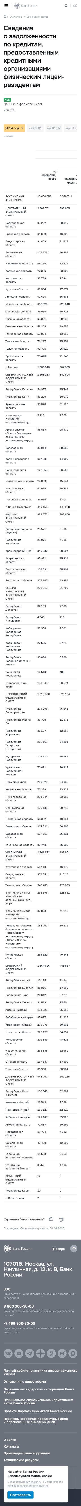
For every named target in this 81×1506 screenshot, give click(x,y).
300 (7, 1289)
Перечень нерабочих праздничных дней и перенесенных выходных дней (36, 1420)
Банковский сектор (37, 16)
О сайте (10, 1440)
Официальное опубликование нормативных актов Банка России (38, 1401)
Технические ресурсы (21, 1460)
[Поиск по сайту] (68, 5)
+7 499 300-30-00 (19, 1323)
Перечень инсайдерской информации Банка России (39, 1390)
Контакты (11, 1446)
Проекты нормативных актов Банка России (38, 1411)
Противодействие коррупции (27, 1453)
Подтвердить (20, 1495)
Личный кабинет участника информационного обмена (40, 1371)
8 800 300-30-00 (19, 1306)
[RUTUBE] (62, 1353)
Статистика (16, 16)
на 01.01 (35, 128)
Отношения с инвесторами (25, 1381)
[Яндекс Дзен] (40, 1353)
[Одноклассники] (51, 1353)
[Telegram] (29, 1353)
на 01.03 (72, 128)
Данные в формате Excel (23, 104)
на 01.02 (54, 128)
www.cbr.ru (33, 1482)
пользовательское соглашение (28, 1486)
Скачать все (8, 136)
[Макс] (72, 1353)
